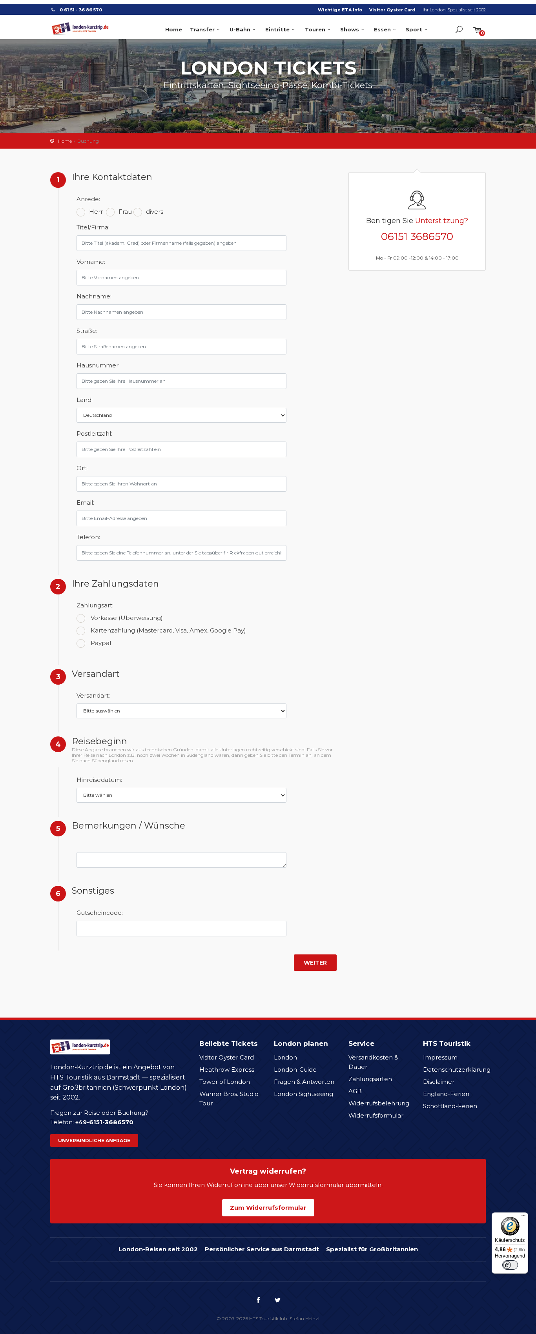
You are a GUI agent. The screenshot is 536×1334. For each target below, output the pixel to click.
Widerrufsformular (375, 1115)
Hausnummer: (96, 365)
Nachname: (94, 296)
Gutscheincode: (96, 912)
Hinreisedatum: (96, 779)
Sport (414, 29)
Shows (349, 29)
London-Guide (295, 1069)
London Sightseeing (303, 1094)
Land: (85, 399)
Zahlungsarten (370, 1079)
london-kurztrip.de (80, 28)
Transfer (202, 29)
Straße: (87, 330)
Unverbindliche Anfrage (94, 1140)
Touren (315, 29)
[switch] (510, 1265)
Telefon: (88, 537)
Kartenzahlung (168, 630)
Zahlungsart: (95, 605)
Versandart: (93, 695)
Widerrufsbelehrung (378, 1103)
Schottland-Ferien (450, 1106)
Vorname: (91, 261)
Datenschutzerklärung (456, 1069)
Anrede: (88, 199)
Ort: (82, 468)
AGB (355, 1091)
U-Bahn (240, 29)
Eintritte (277, 29)
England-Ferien (446, 1094)
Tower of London (224, 1081)
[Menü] (523, 1217)
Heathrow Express (226, 1069)
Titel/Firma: (93, 227)
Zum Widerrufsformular (268, 1207)
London (285, 1057)
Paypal (101, 643)
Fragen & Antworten (304, 1081)
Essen (382, 29)
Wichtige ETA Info (340, 10)
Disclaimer (438, 1081)
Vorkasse (127, 618)
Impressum (440, 1057)
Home (173, 29)
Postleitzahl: (94, 433)
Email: (85, 502)
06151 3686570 (417, 236)
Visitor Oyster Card (392, 10)
